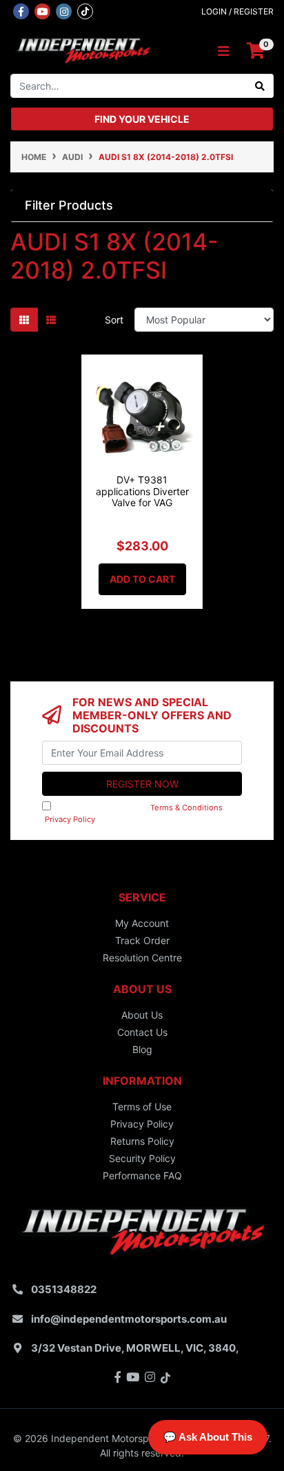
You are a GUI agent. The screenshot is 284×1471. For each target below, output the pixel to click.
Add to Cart (142, 579)
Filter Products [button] (69, 205)
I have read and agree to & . (138, 813)
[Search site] (260, 86)
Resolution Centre (142, 957)
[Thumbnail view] (24, 320)
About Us (142, 1015)
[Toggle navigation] (223, 51)
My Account (142, 923)
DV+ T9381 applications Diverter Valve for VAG (142, 491)
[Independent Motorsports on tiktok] (85, 10)
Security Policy (142, 1158)
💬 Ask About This (207, 1437)
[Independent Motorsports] (82, 50)
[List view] (51, 320)
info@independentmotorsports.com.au (129, 1318)
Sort (114, 320)
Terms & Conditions (186, 807)
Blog (142, 1049)
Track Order (142, 940)
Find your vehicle (142, 119)
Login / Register (237, 11)
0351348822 (64, 1289)
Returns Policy (142, 1141)
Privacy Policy (70, 819)
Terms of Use (142, 1106)
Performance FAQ (142, 1175)
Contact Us (142, 1032)
